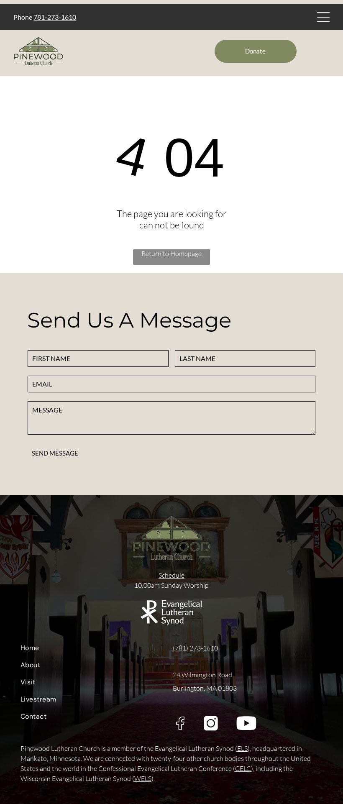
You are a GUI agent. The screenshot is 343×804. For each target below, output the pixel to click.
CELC (243, 768)
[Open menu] (323, 17)
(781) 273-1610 (195, 648)
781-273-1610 (54, 17)
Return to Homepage (171, 253)
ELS (242, 748)
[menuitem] (90, 649)
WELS (142, 778)
